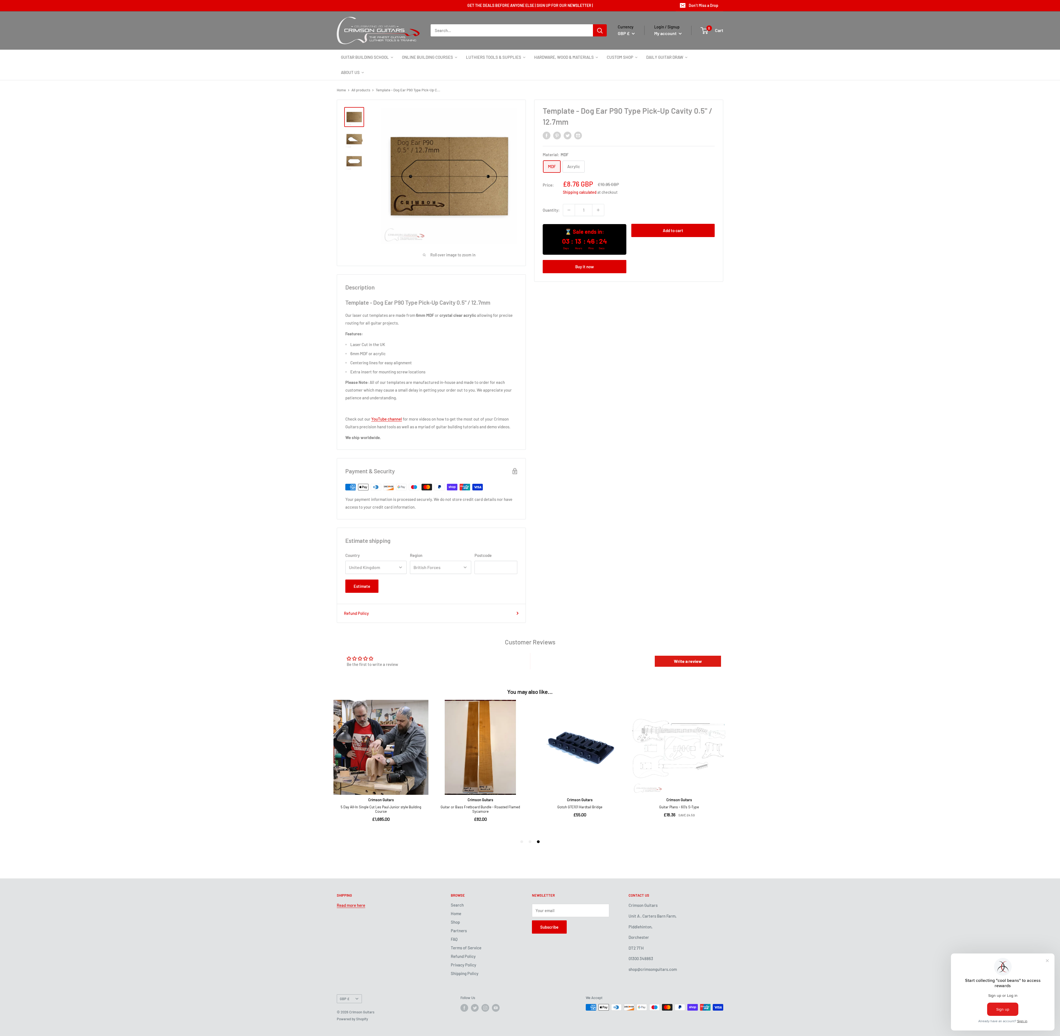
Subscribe (549, 927)
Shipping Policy (464, 973)
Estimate (362, 586)
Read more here (351, 905)
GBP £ (344, 999)
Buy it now (584, 266)
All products (360, 90)
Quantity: (551, 210)
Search (457, 904)
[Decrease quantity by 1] (569, 210)
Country (352, 555)
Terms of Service (466, 947)
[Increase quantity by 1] (598, 210)
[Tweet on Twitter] (567, 135)
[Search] (600, 30)
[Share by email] (578, 135)
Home (341, 90)
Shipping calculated (580, 192)
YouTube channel (386, 418)
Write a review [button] (688, 661)
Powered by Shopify (352, 1019)
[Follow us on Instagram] (485, 1008)
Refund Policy (356, 613)
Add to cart (673, 230)
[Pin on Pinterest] (557, 135)
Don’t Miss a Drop (703, 5)
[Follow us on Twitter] (475, 1008)
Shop (455, 922)
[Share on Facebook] (546, 135)
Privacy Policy (463, 964)
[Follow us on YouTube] (496, 1008)
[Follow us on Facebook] (464, 1008)
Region (416, 555)
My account (665, 33)
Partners (459, 930)
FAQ (454, 939)
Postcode (483, 555)
